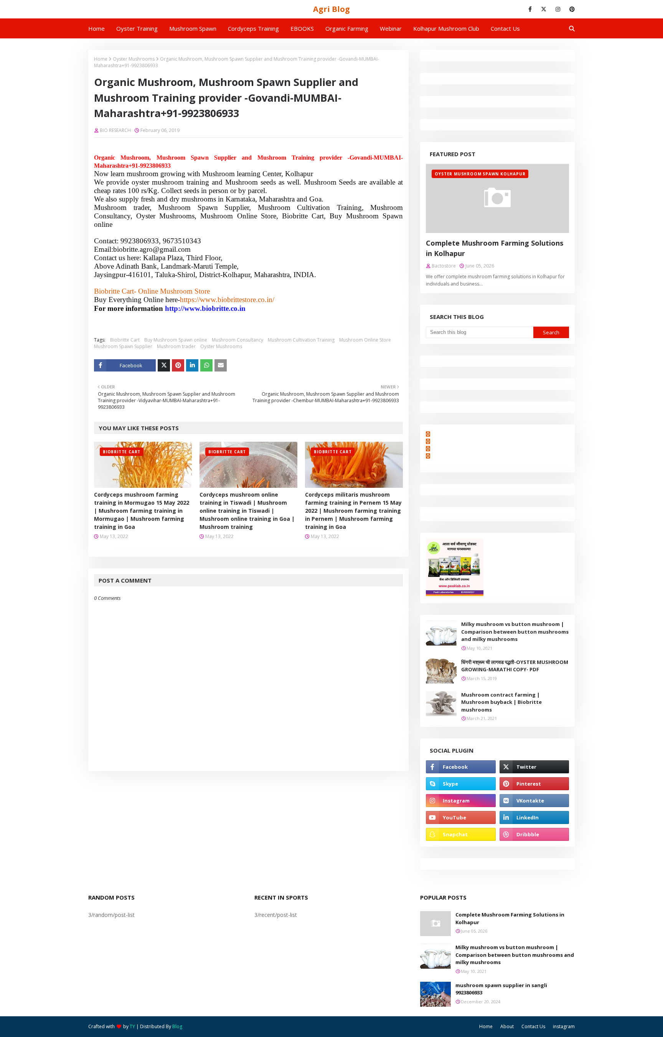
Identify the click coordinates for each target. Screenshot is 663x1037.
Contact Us (533, 1026)
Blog (177, 1026)
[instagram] (558, 9)
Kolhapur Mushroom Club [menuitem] (446, 28)
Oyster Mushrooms (134, 59)
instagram (564, 1026)
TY (132, 1026)
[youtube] (460, 817)
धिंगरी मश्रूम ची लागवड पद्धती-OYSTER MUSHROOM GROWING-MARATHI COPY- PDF (514, 666)
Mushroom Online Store (365, 340)
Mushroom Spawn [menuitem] (192, 28)
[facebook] (530, 9)
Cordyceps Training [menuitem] (253, 28)
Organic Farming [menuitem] (346, 28)
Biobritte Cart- (115, 291)
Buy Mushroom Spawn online (175, 340)
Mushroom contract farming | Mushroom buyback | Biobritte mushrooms (501, 702)
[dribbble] (534, 834)
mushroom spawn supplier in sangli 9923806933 (501, 989)
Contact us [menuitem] (505, 28)
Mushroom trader (176, 346)
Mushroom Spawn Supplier (123, 346)
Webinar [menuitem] (391, 28)
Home (100, 59)
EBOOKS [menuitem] (302, 28)
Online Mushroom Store (174, 291)
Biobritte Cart (125, 340)
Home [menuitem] (96, 28)
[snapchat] (460, 834)
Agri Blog (331, 9)
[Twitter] (164, 365)
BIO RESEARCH (115, 130)
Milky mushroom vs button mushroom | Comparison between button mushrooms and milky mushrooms (515, 631)
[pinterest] (571, 9)
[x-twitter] (543, 9)
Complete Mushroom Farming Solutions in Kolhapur (494, 248)
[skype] (460, 783)
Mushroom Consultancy (237, 340)
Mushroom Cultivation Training (301, 340)
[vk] (534, 800)
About (507, 1026)
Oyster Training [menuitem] (137, 28)
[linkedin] (534, 817)
